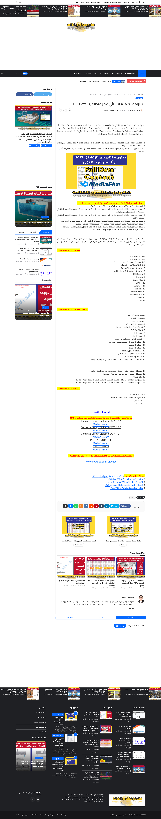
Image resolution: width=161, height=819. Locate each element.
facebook (126, 506)
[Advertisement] (80, 51)
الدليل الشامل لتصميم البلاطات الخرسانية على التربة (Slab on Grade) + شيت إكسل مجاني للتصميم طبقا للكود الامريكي (34, 138)
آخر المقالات (45, 232)
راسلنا (77, 2)
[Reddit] (91, 506)
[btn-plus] (66, 110)
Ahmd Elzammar (128, 597)
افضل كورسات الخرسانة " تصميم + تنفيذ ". (125, 482)
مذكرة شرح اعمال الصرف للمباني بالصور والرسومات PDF (34, 221)
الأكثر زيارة (33, 232)
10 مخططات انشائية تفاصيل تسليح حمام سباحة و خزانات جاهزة (91, 774)
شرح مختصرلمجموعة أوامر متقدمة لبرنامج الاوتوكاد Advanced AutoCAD (92, 759)
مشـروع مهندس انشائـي (119, 814)
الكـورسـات (105, 73)
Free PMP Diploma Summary (16, 6)
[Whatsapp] (75, 506)
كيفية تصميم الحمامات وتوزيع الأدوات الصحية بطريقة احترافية (28, 249)
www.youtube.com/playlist (101, 461)
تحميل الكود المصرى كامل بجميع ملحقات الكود (59, 720)
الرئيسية (141, 73)
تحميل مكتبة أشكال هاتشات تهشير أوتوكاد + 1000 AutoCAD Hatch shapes (130, 583)
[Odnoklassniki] (81, 506)
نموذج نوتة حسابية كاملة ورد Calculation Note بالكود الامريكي (124, 754)
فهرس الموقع (85, 2)
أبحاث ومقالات (131, 73)
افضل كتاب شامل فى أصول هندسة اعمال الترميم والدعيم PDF (94, 7)
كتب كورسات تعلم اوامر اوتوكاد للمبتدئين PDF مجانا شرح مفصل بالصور (73, 583)
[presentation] (160, 11)
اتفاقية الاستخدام (95, 2)
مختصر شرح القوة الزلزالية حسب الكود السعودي (28, 270)
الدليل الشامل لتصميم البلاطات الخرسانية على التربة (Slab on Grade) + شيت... (27, 239)
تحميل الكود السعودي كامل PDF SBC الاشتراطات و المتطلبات (58, 743)
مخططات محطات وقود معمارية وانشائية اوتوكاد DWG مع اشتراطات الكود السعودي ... (54, 8)
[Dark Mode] (25, 73)
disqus (101, 617)
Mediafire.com (101, 424)
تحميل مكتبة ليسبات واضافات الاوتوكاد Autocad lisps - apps (58, 766)
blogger (131, 617)
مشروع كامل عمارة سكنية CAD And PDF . (125, 479)
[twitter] (20, 2)
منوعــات (78, 73)
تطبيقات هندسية (91, 73)
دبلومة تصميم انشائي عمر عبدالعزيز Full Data (103, 94)
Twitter (115, 506)
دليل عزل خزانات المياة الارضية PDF (31, 765)
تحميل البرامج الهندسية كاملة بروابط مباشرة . (124, 485)
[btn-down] (60, 110)
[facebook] (16, 2)
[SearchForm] (2, 74)
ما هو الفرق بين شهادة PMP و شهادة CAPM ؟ (137, 7)
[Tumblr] (101, 506)
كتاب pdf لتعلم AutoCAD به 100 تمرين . (126, 488)
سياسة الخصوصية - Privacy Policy (112, 2)
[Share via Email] (65, 506)
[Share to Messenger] (70, 506)
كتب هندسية (117, 73)
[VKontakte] (86, 506)
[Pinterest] (96, 506)
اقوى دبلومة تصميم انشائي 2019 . (106, 476)
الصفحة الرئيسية (136, 94)
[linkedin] (106, 506)
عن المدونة (126, 2)
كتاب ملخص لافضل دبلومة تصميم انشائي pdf (102, 582)
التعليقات (21, 232)
